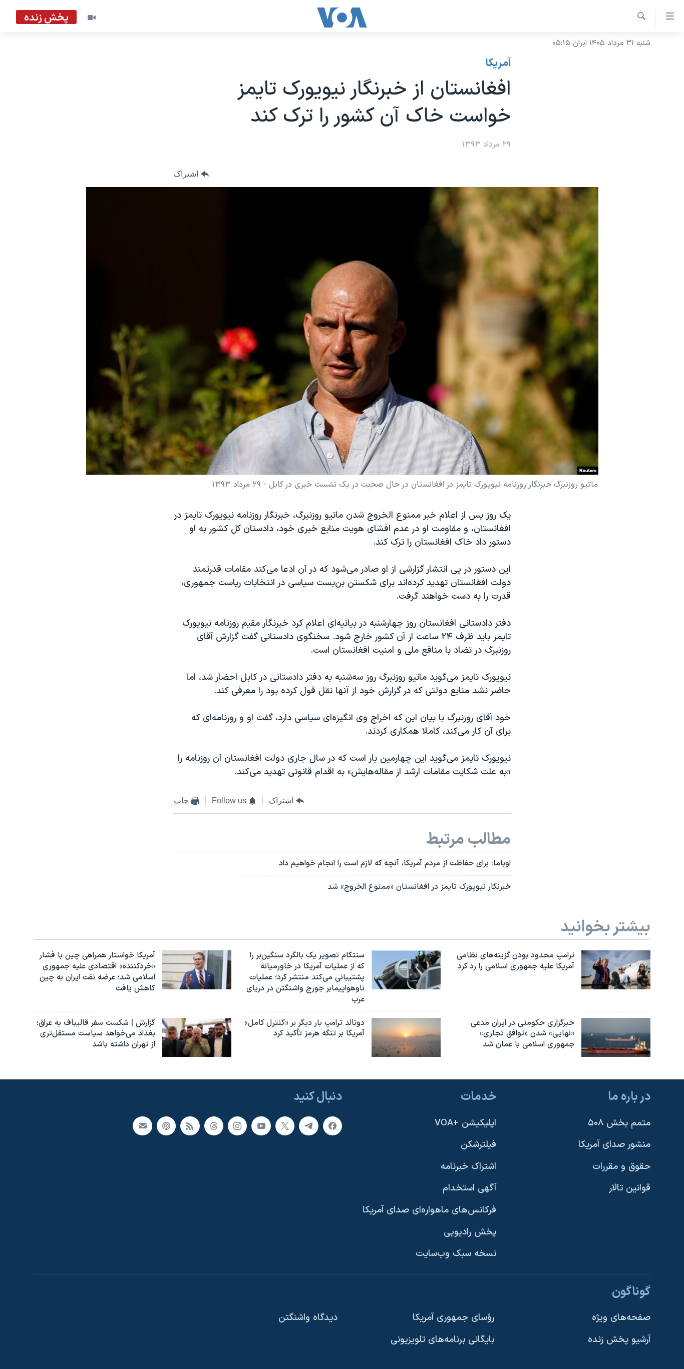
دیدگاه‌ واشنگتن (307, 1318)
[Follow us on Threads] (213, 1125)
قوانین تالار (629, 1188)
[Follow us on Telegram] (308, 1125)
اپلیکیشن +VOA (465, 1123)
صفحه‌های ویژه (621, 1318)
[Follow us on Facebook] (332, 1125)
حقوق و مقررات (621, 1166)
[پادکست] (166, 1125)
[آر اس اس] (189, 1125)
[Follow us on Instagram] (237, 1125)
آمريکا (498, 64)
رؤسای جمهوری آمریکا (453, 1318)
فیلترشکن (478, 1144)
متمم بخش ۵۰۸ (619, 1123)
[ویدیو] (92, 17)
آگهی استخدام (469, 1188)
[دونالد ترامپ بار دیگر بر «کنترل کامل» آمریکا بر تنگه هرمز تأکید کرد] (406, 1037)
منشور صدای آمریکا (614, 1144)
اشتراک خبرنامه (468, 1166)
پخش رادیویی (470, 1232)
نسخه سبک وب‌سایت (456, 1254)
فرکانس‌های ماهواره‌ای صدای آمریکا (429, 1210)
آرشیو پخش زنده (619, 1339)
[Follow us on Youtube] (260, 1125)
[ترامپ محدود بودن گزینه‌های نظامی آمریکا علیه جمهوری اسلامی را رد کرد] (615, 969)
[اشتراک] (142, 1125)
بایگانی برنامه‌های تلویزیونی (442, 1339)
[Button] (191, 174)
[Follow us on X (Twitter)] (284, 1125)
